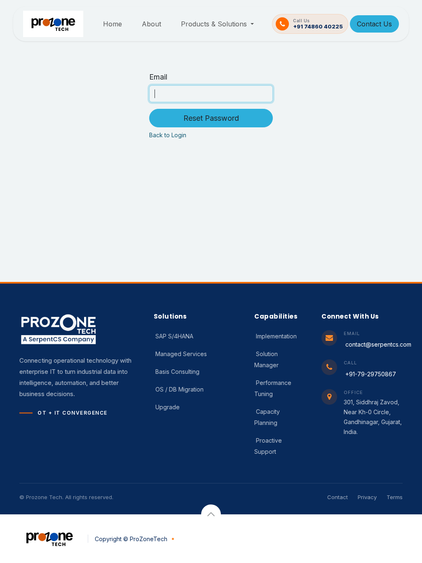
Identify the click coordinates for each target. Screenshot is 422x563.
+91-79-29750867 (371, 374)
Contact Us (374, 24)
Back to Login (167, 134)
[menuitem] (112, 24)
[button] (211, 514)
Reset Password (211, 118)
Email (158, 77)
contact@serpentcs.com (378, 344)
